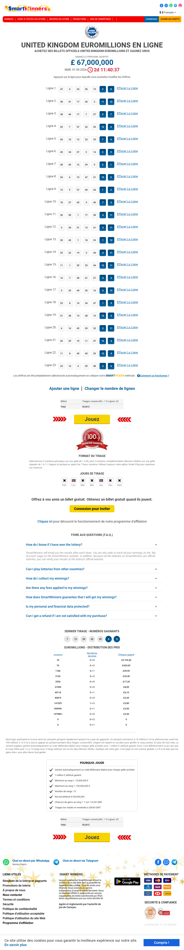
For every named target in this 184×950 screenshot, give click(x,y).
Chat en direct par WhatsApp (30, 860)
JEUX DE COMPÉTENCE (100, 19)
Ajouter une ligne (64, 388)
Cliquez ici (45, 521)
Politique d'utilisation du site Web (24, 918)
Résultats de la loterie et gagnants (25, 881)
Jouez (92, 419)
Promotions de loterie (17, 885)
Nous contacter (12, 895)
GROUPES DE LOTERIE (59, 19)
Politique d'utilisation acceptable (23, 913)
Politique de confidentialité (20, 909)
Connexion (151, 19)
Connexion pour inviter (92, 509)
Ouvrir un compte (170, 19)
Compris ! (161, 942)
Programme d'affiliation (18, 923)
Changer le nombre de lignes (110, 388)
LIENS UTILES (12, 874)
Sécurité (8, 904)
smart (115, 375)
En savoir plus (15, 945)
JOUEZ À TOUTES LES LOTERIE (31, 19)
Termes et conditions (16, 899)
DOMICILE (8, 19)
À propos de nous (14, 890)
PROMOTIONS (79, 19)
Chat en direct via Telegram (80, 860)
